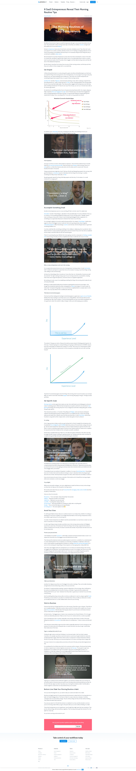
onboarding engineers (49, 224)
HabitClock (46, 500)
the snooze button (51, 609)
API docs (44, 754)
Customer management (74, 756)
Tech (55, 759)
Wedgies (72, 412)
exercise (82, 44)
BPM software (87, 752)
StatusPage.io (82, 221)
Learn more (79, 769)
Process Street (66, 489)
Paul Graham (87, 268)
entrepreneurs (51, 49)
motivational (56, 173)
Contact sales (72, 741)
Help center (40, 754)
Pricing (67, 2)
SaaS (91, 16)
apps (64, 91)
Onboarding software (88, 754)
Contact (82, 2)
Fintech (55, 752)
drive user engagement (57, 91)
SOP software (87, 756)
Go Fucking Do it (48, 506)
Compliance (72, 754)
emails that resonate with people (80, 543)
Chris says (74, 648)
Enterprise (39, 756)
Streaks (45, 505)
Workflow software (88, 751)
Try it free (93, 1)
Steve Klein (46, 213)
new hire (66, 224)
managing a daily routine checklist (79, 489)
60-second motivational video (56, 165)
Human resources (72, 752)
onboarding (55, 131)
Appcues (58, 80)
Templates (63, 2)
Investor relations (72, 759)
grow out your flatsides (86, 296)
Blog (39, 761)
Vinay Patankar (47, 16)
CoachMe (46, 501)
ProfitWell (63, 425)
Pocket (89, 596)
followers (75, 165)
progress (65, 395)
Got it (83, 769)
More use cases (88, 759)
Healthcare (55, 756)
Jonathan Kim (47, 80)
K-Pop (68, 82)
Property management (57, 754)
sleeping (59, 46)
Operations (71, 751)
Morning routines (48, 404)
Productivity (87, 16)
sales (45, 167)
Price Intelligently (54, 425)
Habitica (46, 498)
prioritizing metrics (81, 471)
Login (87, 2)
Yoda (65, 174)
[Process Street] (42, 2)
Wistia (73, 286)
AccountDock (58, 620)
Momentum (46, 496)
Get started (63, 741)
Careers (39, 759)
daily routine (59, 54)
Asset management (57, 751)
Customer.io (59, 535)
